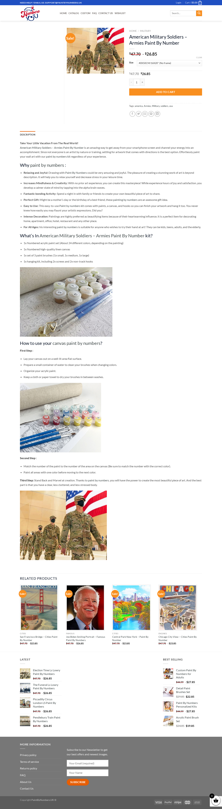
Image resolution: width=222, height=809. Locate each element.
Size (131, 62)
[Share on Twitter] (139, 114)
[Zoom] (71, 69)
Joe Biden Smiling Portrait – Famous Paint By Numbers (85, 638)
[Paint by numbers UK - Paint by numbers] (37, 13)
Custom (86, 13)
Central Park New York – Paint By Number (130, 638)
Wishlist (120, 13)
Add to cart (165, 91)
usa (171, 106)
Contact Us (105, 13)
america (139, 106)
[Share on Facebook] (132, 114)
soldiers (164, 106)
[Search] (199, 13)
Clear (199, 57)
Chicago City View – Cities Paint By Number (178, 638)
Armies (147, 106)
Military (145, 31)
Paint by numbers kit (71, 205)
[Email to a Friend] (145, 114)
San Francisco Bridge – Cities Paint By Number (38, 638)
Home (63, 13)
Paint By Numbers (76, 172)
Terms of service (29, 761)
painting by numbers (125, 199)
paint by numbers (47, 165)
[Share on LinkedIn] (157, 114)
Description (27, 134)
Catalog (74, 13)
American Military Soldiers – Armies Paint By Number (52, 147)
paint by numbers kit (58, 156)
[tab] (27, 134)
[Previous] (20, 617)
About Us (25, 781)
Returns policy (28, 768)
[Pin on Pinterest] (151, 114)
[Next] (201, 617)
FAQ (94, 13)
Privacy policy (28, 755)
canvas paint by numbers (76, 343)
